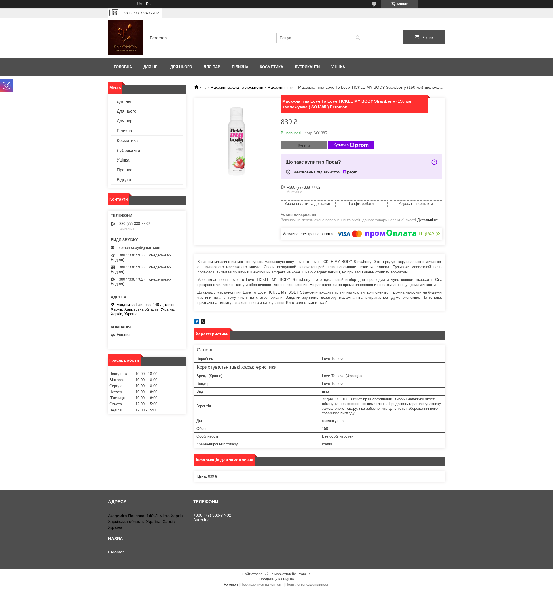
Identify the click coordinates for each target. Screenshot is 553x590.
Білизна (240, 67)
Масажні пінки (280, 87)
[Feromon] (125, 37)
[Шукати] (358, 38)
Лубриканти (307, 67)
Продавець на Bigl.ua (276, 579)
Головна (123, 67)
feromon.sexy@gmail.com (138, 247)
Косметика (271, 67)
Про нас (124, 169)
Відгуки (124, 179)
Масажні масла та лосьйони (236, 87)
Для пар (212, 67)
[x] (203, 322)
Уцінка (338, 67)
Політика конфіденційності (307, 585)
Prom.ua (304, 574)
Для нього (181, 67)
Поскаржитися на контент (261, 585)
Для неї (151, 67)
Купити (304, 145)
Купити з (341, 145)
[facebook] (196, 322)
